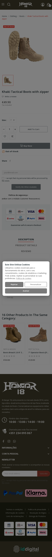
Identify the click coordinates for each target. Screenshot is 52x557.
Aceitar (26, 291)
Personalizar (35, 284)
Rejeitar (14, 284)
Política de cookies (23, 278)
